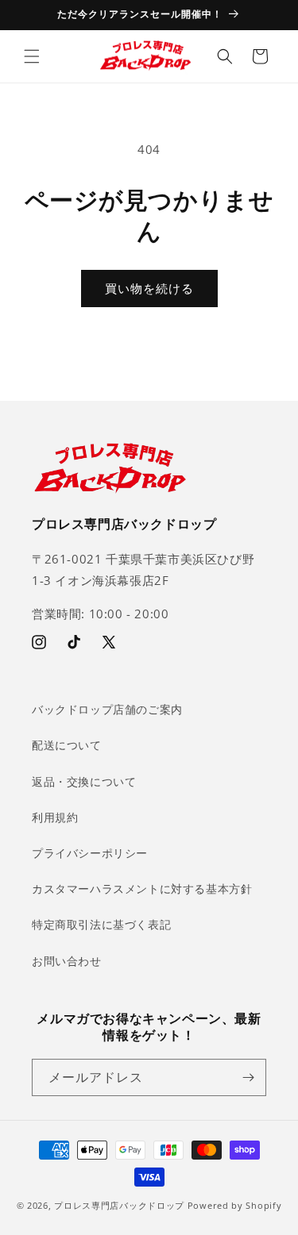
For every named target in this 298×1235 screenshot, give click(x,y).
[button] (31, 56)
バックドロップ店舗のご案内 (107, 709)
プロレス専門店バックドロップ (119, 1205)
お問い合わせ (67, 960)
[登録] (247, 1077)
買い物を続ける (149, 288)
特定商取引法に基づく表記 (101, 924)
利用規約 (55, 817)
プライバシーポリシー (90, 852)
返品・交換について (84, 781)
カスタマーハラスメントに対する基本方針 (142, 888)
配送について (67, 744)
